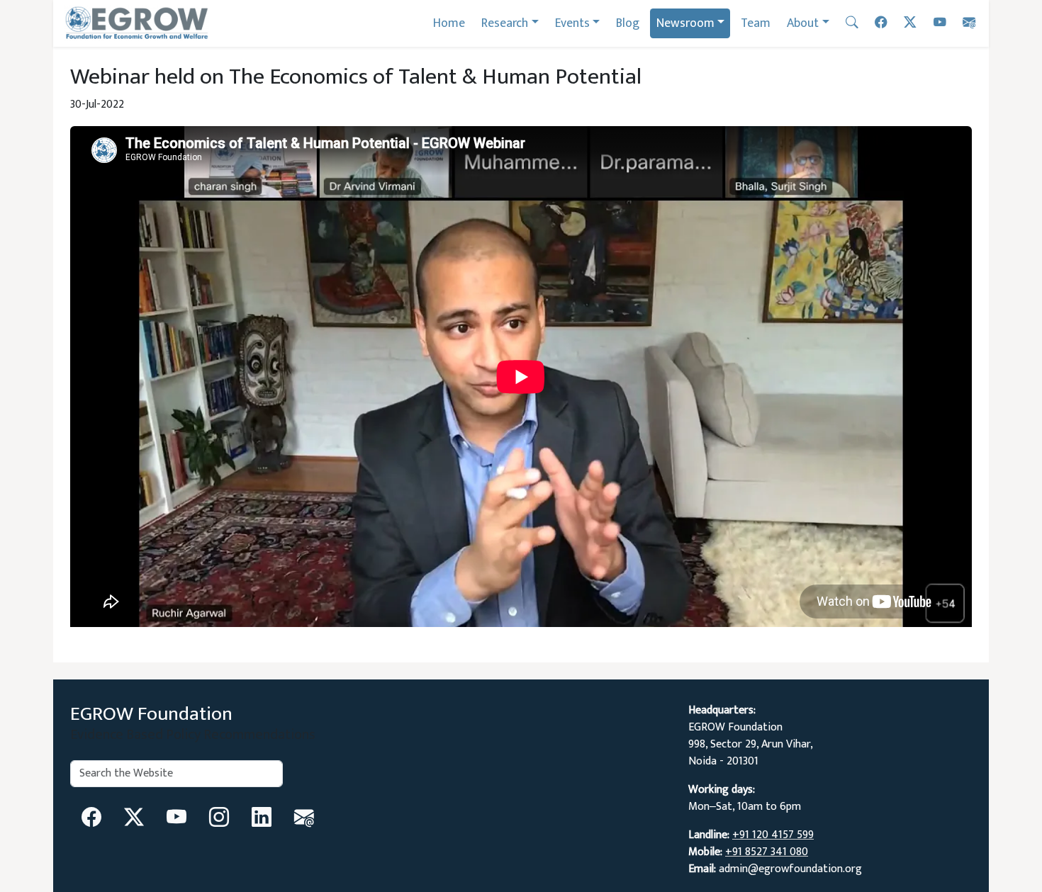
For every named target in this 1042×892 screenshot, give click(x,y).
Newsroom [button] (685, 23)
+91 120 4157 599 (773, 835)
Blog (627, 23)
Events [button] (572, 23)
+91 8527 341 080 (766, 852)
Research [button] (504, 23)
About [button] (803, 23)
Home (449, 23)
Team (756, 23)
